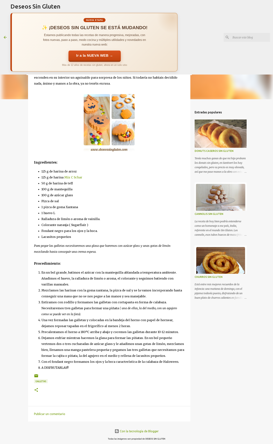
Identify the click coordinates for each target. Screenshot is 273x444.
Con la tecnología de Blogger (139, 431)
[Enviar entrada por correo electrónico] (36, 377)
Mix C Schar (73, 177)
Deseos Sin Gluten (35, 6)
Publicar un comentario (49, 414)
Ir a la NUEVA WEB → (94, 55)
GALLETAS (40, 381)
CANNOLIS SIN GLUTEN (209, 213)
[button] (36, 390)
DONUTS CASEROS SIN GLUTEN (214, 150)
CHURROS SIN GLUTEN (208, 276)
